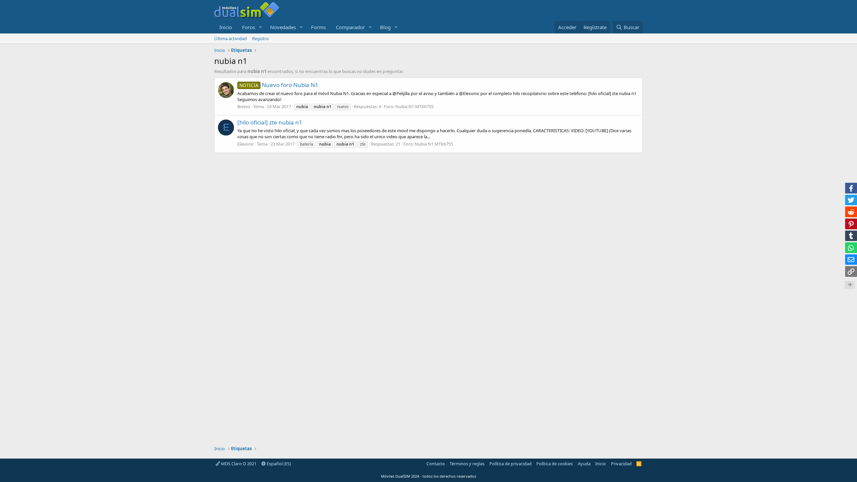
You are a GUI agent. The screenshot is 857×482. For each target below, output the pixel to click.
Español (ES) (278, 464)
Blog (385, 27)
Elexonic (245, 144)
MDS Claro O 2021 (238, 464)
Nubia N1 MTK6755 (414, 106)
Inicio (225, 27)
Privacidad (621, 464)
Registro (260, 38)
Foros (248, 27)
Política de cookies (554, 464)
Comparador (350, 27)
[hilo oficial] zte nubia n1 (269, 122)
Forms (318, 27)
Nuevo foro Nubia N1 (278, 85)
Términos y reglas (467, 464)
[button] (260, 27)
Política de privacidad (510, 464)
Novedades (283, 27)
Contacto (435, 464)
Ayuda (584, 464)
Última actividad (230, 38)
